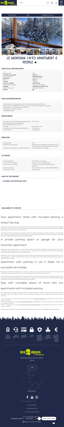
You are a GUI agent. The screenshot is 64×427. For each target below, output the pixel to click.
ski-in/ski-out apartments (39, 298)
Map (27, 15)
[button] (52, 2)
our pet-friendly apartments (25, 301)
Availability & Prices (47, 15)
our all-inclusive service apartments (30, 304)
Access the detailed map (15, 181)
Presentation (12, 15)
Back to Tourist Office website (33, 422)
